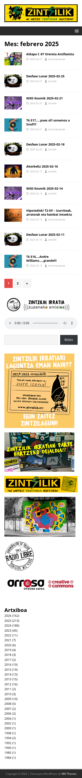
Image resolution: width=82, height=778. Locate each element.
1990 (7, 748)
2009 (7, 699)
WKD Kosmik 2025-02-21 (44, 98)
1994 (7, 738)
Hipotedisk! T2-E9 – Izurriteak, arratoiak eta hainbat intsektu (49, 212)
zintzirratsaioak (56, 59)
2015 (7, 669)
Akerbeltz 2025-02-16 (42, 166)
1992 (7, 743)
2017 (7, 660)
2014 (7, 674)
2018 (7, 655)
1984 (7, 757)
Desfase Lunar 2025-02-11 (45, 234)
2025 (7, 621)
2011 (7, 689)
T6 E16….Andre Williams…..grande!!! (41, 259)
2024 (7, 625)
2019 (7, 650)
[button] (76, 31)
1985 (7, 752)
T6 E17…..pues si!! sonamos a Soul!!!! (48, 122)
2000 (7, 728)
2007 (7, 709)
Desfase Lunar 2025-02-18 (45, 144)
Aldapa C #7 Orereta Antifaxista (50, 54)
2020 (7, 645)
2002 (7, 723)
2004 (7, 718)
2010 (7, 694)
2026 (7, 615)
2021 (7, 640)
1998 (7, 733)
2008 (7, 704)
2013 (7, 679)
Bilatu (69, 340)
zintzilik (52, 81)
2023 (7, 630)
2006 (7, 713)
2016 (7, 664)
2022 (7, 635)
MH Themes (69, 774)
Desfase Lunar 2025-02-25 (45, 76)
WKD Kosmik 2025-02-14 (44, 188)
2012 (7, 684)
